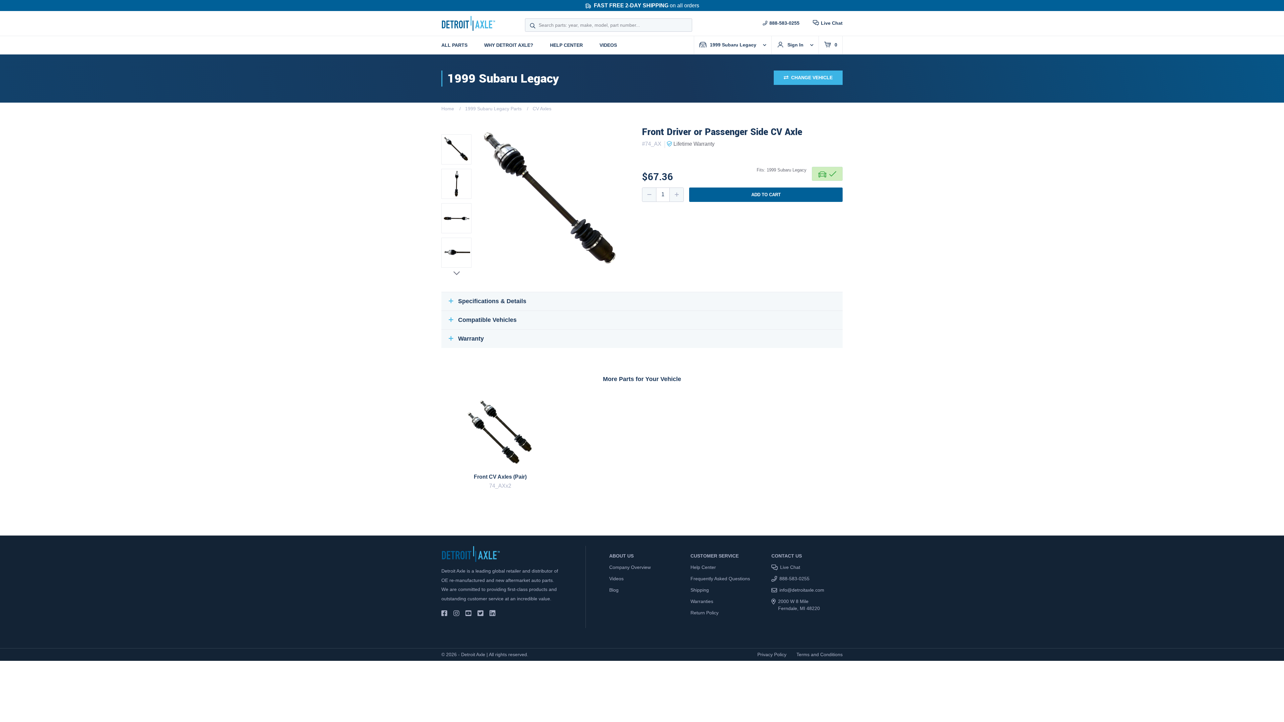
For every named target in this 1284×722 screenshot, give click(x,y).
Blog (614, 590)
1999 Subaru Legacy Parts (493, 108)
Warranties (701, 601)
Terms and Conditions (819, 654)
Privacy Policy (771, 654)
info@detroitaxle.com (801, 590)
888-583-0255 (784, 23)
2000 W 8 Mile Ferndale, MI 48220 (799, 605)
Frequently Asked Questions (720, 578)
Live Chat (832, 23)
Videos (608, 45)
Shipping (699, 590)
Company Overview (630, 567)
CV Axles (542, 108)
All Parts (454, 45)
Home (447, 108)
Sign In (795, 44)
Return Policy (704, 612)
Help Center (566, 45)
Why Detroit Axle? (508, 45)
